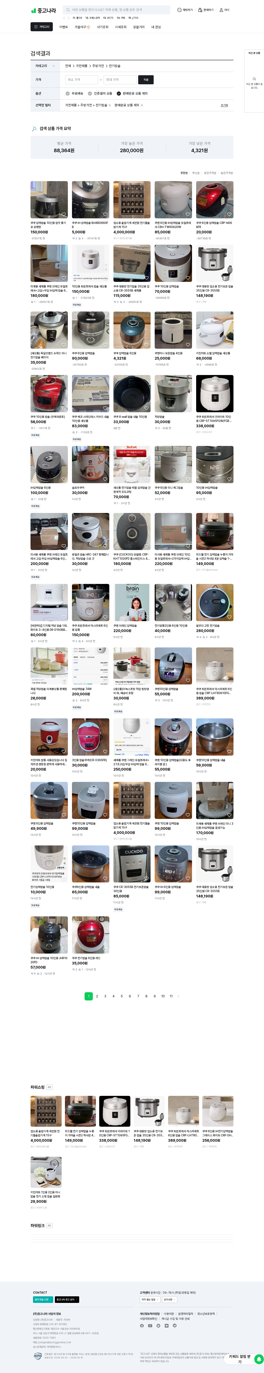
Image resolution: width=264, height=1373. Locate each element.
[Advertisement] (132, 1042)
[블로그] (167, 1326)
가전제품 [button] (81, 66)
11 (171, 996)
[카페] (158, 1326)
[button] (109, 105)
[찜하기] (64, 214)
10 (163, 996)
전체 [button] (68, 66)
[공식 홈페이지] (175, 1325)
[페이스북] (142, 1326)
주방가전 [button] (98, 66)
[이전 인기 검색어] (64, 18)
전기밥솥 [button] (114, 66)
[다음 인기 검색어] (68, 18)
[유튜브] (150, 1326)
